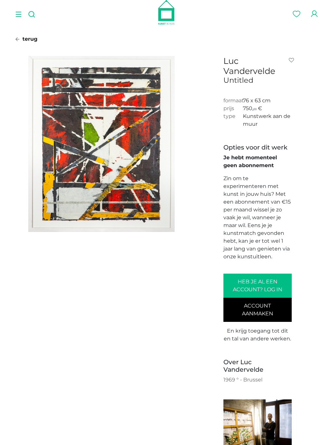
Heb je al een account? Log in (257, 286)
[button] (292, 60)
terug (29, 39)
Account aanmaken (257, 310)
